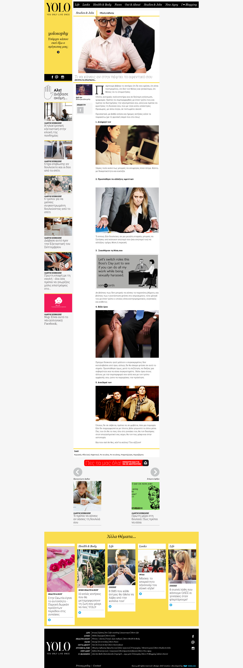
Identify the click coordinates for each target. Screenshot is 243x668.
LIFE (88, 633)
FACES (87, 642)
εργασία (78, 455)
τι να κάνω (105, 455)
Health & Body (102, 4)
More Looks (110, 636)
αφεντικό (95, 455)
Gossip (94, 642)
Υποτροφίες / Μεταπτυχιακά (142, 648)
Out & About (132, 4)
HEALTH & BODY (83, 639)
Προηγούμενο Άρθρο (81, 479)
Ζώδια (94, 651)
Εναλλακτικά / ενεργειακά (108, 651)
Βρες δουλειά (112, 648)
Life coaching (114, 632)
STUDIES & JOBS (83, 648)
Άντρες (94, 632)
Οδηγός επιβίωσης (107, 13)
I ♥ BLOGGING (84, 654)
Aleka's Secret (162, 654)
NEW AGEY (85, 651)
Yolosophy (136, 654)
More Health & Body (132, 639)
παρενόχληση (127, 455)
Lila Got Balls (97, 654)
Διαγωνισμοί (125, 632)
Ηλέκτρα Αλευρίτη (83, 99)
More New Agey (144, 651)
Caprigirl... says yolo (123, 654)
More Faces (113, 642)
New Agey (171, 4)
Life (77, 4)
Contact (97, 665)
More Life (135, 632)
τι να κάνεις (115, 455)
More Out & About (115, 645)
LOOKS (87, 636)
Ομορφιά (101, 636)
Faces (118, 4)
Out (93, 645)
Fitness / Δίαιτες (98, 639)
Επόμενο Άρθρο (153, 479)
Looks (86, 4)
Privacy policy (83, 665)
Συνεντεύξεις (103, 642)
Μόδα (94, 636)
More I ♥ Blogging (149, 654)
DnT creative (165, 666)
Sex (106, 632)
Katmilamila (109, 654)
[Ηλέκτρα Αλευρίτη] (84, 89)
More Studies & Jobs (162, 648)
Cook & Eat (103, 645)
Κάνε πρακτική (124, 648)
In (97, 645)
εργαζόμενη (139, 455)
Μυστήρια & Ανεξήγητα (128, 651)
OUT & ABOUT (84, 645)
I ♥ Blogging (189, 4)
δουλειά (86, 455)
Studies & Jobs (153, 4)
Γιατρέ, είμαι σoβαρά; (114, 639)
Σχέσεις (101, 632)
